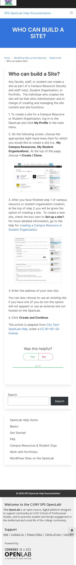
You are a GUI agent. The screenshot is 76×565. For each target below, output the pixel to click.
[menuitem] (8, 4)
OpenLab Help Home (24, 420)
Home (7, 57)
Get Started (18, 432)
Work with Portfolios (23, 452)
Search (12, 394)
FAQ (12, 439)
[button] (71, 12)
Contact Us (17, 534)
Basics (14, 426)
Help (5, 534)
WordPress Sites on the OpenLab (30, 57)
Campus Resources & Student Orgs (33, 445)
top (72, 533)
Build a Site (55, 57)
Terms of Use (53, 534)
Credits (68, 534)
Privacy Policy (34, 534)
